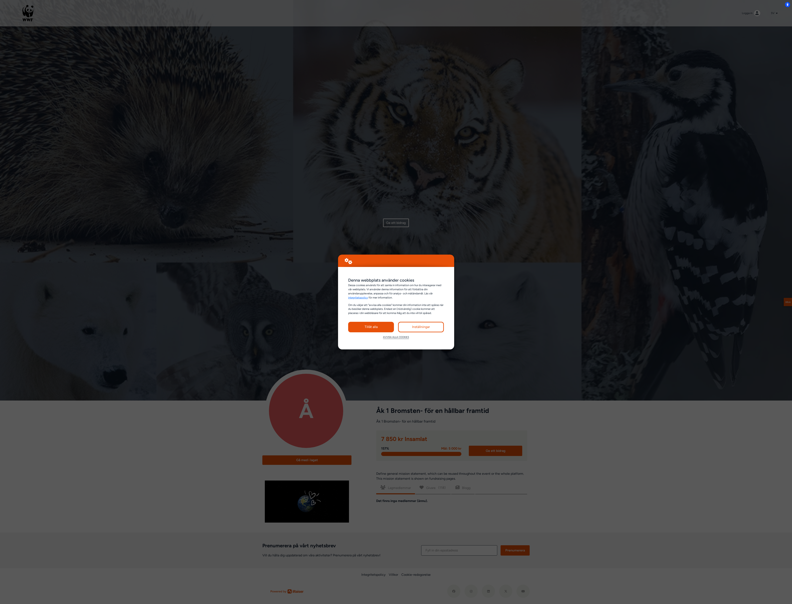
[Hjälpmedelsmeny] (787, 4)
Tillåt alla (371, 327)
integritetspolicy (358, 297)
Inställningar (421, 327)
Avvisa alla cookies (396, 337)
